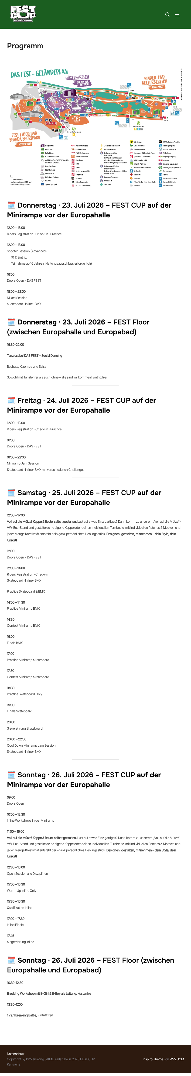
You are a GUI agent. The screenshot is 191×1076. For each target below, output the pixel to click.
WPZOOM (177, 1059)
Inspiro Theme (153, 1059)
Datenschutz (15, 1054)
